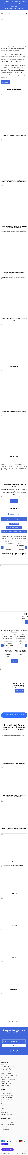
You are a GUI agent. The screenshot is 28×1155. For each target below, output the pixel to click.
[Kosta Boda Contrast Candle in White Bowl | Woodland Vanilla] (20, 640)
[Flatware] (14, 878)
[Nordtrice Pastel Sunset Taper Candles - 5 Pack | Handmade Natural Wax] (20, 542)
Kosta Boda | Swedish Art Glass (14, 631)
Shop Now (14, 500)
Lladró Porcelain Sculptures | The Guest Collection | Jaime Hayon (14, 518)
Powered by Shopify (20, 1153)
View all (14, 661)
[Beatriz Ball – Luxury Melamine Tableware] (14, 389)
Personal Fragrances (7, 1095)
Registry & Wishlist (7, 1114)
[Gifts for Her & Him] (14, 1006)
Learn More (5, 82)
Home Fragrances (6, 1097)
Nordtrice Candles (14, 514)
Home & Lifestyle (6, 1100)
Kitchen (3, 1106)
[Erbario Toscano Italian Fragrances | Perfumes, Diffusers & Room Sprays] (14, 250)
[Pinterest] (13, 1051)
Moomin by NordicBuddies (14, 527)
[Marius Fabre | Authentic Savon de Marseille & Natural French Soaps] (14, 204)
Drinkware (4, 1102)
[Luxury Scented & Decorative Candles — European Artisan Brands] (14, 780)
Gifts (2, 1108)
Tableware (4, 1104)
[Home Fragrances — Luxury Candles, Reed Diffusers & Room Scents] (14, 813)
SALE (3, 1110)
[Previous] (2, 547)
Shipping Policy (6, 1069)
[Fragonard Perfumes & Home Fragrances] (14, 113)
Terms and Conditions (8, 1079)
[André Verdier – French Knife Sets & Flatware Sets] (14, 297)
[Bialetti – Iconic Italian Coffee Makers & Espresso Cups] (14, 343)
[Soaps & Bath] (14, 974)
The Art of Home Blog (8, 1067)
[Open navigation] (3, 13)
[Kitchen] (14, 942)
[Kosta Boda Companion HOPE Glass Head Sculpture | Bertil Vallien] (8, 640)
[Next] (26, 547)
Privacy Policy (5, 1081)
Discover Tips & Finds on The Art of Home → (14, 715)
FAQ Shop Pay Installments (9, 1075)
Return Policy (5, 1071)
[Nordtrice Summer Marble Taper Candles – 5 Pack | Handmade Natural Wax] (8, 542)
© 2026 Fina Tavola (7, 1153)
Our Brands (4, 1112)
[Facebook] (10, 1051)
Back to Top (5, 1085)
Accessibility (5, 1077)
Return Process (6, 1073)
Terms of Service (6, 1083)
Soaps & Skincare (6, 1093)
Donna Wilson (14, 523)
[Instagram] (17, 1051)
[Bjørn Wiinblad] (14, 434)
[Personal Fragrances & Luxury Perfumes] (14, 748)
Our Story (4, 1065)
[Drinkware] (14, 910)
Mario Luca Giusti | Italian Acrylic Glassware (14, 531)
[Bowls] (14, 846)
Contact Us (4, 1062)
